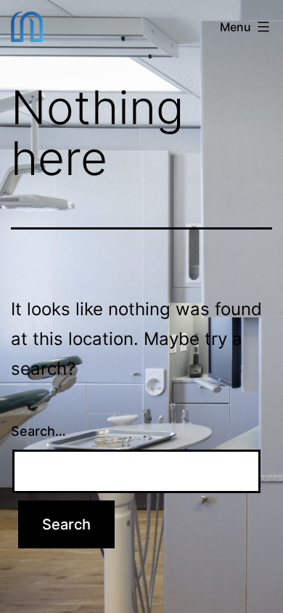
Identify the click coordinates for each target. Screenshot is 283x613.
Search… (38, 431)
